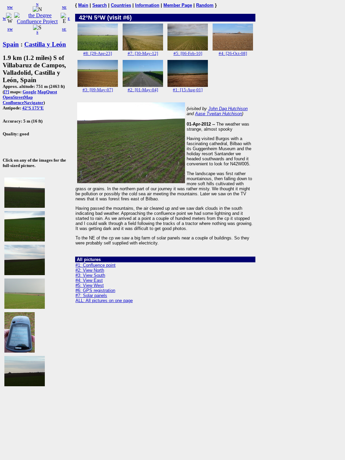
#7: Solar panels (91, 295)
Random (205, 5)
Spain (11, 44)
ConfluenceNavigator (23, 102)
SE (64, 29)
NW (10, 7)
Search (99, 5)
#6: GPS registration (95, 290)
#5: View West (89, 285)
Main (83, 5)
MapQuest (47, 91)
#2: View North (89, 270)
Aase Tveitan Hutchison (218, 113)
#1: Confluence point (95, 265)
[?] (6, 91)
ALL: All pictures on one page (104, 300)
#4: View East (89, 280)
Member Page (177, 5)
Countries (121, 5)
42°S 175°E (33, 107)
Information (147, 5)
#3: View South (90, 275)
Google (29, 91)
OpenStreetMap (18, 97)
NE (64, 7)
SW (10, 29)
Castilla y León (45, 44)
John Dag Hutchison (228, 108)
